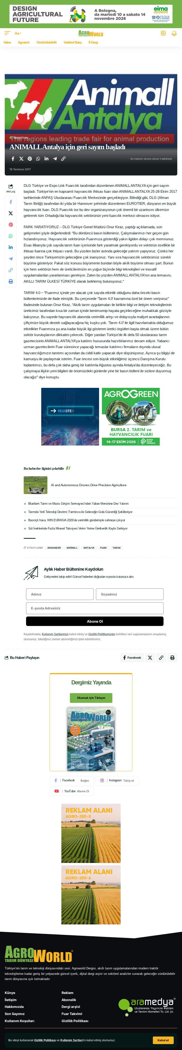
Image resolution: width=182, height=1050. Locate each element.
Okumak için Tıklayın (91, 698)
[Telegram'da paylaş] (55, 158)
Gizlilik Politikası (45, 1040)
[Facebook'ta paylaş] (12, 158)
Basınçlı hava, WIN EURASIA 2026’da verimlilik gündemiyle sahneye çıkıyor (76, 520)
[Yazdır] (10, 281)
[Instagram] (117, 780)
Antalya (89, 547)
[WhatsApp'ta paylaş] (38, 158)
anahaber (54, 547)
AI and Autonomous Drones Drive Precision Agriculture (88, 485)
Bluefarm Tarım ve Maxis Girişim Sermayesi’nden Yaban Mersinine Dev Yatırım (78, 503)
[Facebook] (72, 780)
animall (72, 547)
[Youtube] (72, 791)
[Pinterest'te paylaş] (29, 158)
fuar (103, 547)
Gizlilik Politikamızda (101, 634)
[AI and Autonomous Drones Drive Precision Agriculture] (35, 485)
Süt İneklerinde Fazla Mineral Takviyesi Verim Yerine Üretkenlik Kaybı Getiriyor (77, 528)
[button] (163, 1040)
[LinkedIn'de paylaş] (46, 158)
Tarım (116, 547)
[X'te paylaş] (21, 158)
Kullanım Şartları (71, 1040)
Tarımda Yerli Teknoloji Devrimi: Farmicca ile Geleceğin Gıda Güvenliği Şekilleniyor (80, 512)
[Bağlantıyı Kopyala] (63, 158)
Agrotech (20, 137)
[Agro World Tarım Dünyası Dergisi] (91, 33)
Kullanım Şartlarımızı (55, 634)
